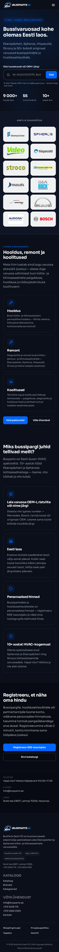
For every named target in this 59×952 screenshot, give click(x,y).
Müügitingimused (11, 928)
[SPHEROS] (43, 134)
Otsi (51, 74)
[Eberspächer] (16, 134)
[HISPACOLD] (43, 151)
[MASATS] (16, 185)
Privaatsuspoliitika (40, 928)
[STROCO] (16, 168)
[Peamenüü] (53, 5)
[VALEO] (16, 151)
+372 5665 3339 (24, 867)
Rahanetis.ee (30, 948)
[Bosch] (43, 219)
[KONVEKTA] (43, 168)
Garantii (35, 933)
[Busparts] (17, 5)
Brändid (7, 885)
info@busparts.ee (13, 790)
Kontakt (7, 915)
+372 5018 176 (9, 867)
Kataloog (8, 880)
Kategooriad (10, 889)
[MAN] (43, 202)
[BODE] (16, 202)
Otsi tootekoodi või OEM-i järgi (21, 66)
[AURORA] (16, 219)
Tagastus (7, 933)
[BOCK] (43, 185)
